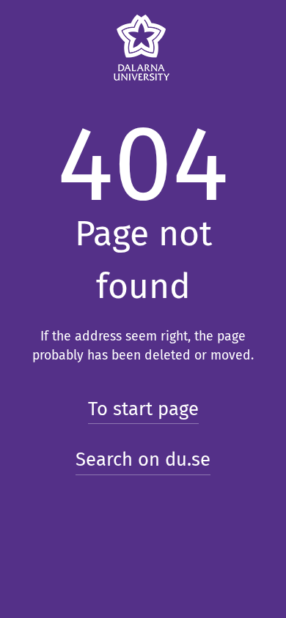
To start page (143, 409)
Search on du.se (143, 459)
